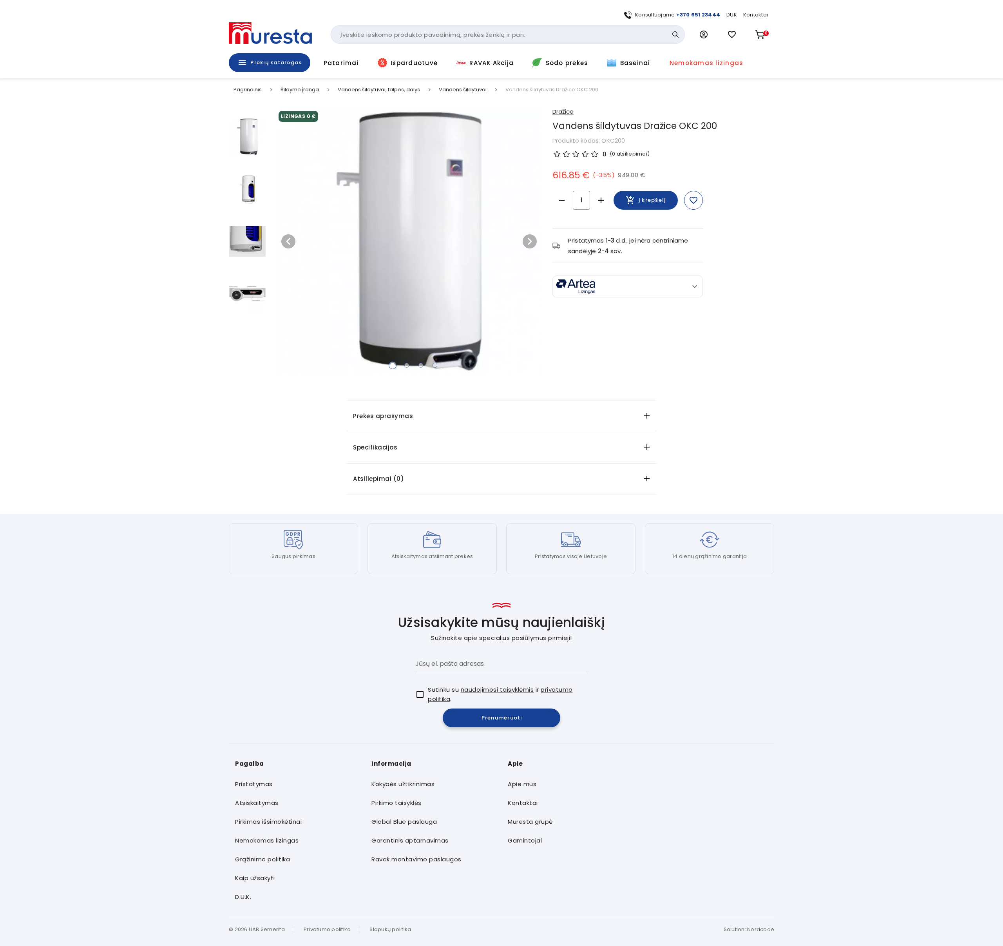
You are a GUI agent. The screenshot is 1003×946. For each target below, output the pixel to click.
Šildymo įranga (300, 89)
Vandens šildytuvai (463, 89)
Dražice (563, 111)
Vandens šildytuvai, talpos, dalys (379, 89)
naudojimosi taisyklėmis (497, 689)
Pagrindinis (248, 89)
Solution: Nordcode (749, 929)
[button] (703, 34)
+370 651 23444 (698, 14)
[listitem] (297, 784)
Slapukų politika (390, 929)
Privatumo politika (327, 929)
